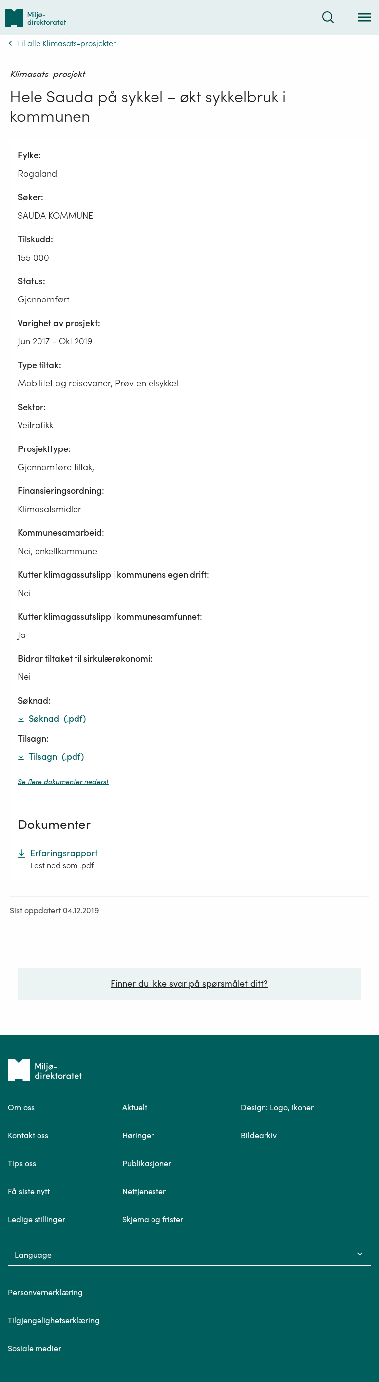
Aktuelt (134, 1107)
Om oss (21, 1107)
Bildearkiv (259, 1135)
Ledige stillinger (36, 1219)
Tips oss (22, 1163)
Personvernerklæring (45, 1292)
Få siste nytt (29, 1191)
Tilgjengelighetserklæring (54, 1320)
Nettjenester (144, 1191)
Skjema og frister (152, 1219)
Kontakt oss (28, 1135)
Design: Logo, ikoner (277, 1107)
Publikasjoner (146, 1163)
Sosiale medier (34, 1348)
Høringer (138, 1135)
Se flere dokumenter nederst (63, 781)
